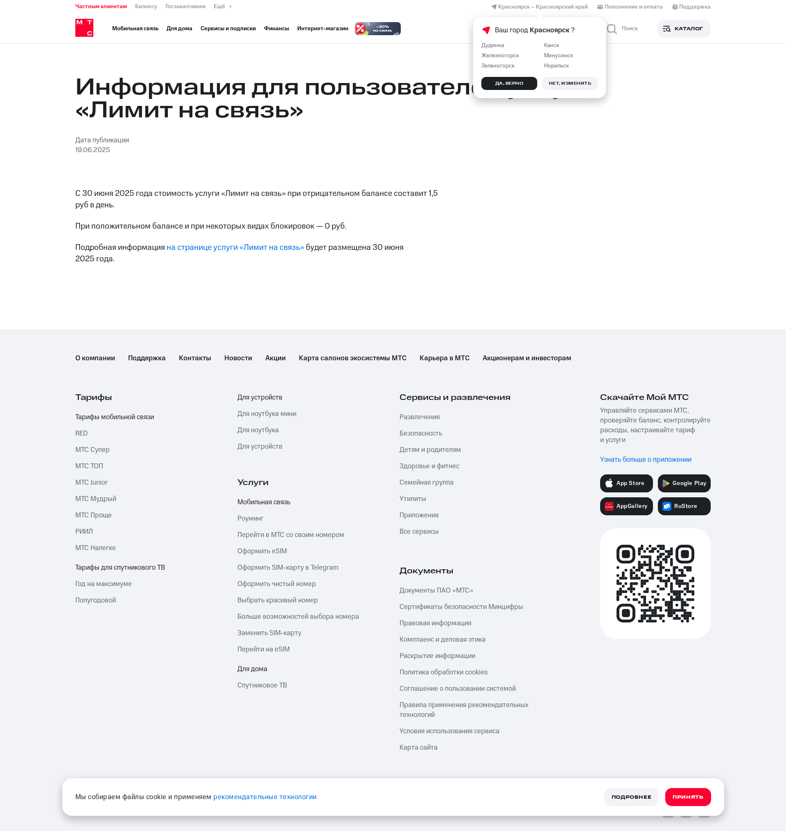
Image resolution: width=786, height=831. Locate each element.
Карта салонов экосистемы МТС (353, 358)
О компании (95, 358)
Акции (275, 358)
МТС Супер (92, 450)
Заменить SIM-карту (269, 633)
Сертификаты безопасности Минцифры (461, 607)
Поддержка (147, 358)
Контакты (195, 358)
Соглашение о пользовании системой (458, 689)
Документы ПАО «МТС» (436, 590)
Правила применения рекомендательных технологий (464, 710)
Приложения (419, 515)
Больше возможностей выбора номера (298, 617)
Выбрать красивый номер (277, 600)
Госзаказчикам (185, 6)
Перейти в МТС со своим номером (290, 535)
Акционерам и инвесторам (527, 358)
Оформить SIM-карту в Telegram (288, 568)
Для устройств (259, 397)
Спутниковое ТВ (262, 685)
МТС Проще (93, 515)
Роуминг (250, 518)
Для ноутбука (258, 430)
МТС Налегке (95, 548)
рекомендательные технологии (265, 797)
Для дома (252, 669)
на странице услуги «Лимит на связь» (235, 247)
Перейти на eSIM (263, 649)
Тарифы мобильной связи (114, 417)
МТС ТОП (89, 466)
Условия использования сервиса (449, 731)
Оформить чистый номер (276, 584)
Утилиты (413, 499)
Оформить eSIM (262, 551)
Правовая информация (435, 623)
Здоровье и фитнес (429, 466)
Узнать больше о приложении (645, 460)
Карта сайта (419, 747)
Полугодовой (95, 600)
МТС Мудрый (95, 499)
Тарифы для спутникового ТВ (120, 568)
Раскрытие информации (437, 656)
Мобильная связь (263, 502)
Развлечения (420, 417)
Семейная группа (427, 482)
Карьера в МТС (445, 358)
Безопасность (421, 433)
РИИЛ (84, 532)
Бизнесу (146, 6)
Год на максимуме (103, 584)
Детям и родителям (430, 450)
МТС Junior (91, 482)
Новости (238, 358)
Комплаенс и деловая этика (443, 640)
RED (81, 433)
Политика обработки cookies (444, 672)
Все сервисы (419, 532)
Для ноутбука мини (266, 414)
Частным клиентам (101, 6)
